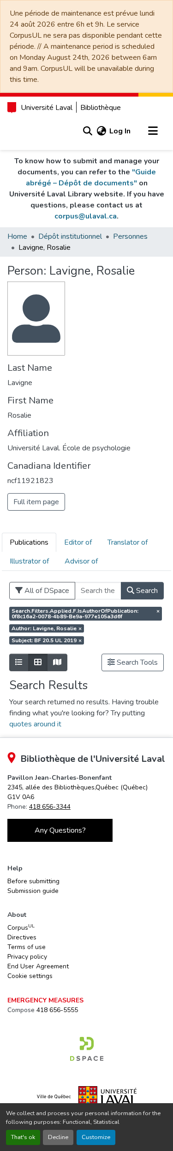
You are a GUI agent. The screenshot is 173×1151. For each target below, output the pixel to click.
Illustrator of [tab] (29, 561)
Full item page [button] (36, 502)
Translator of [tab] (127, 542)
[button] (87, 131)
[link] (86, 1049)
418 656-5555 (57, 1010)
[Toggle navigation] (153, 131)
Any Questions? (60, 830)
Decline (58, 1137)
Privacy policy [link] (27, 956)
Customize (96, 1137)
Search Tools (136, 662)
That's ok (23, 1137)
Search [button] (146, 591)
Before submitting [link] (33, 881)
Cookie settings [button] (30, 976)
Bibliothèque (100, 108)
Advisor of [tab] (81, 561)
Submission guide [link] (33, 890)
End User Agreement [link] (38, 966)
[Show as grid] (38, 662)
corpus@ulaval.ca (85, 216)
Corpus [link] (21, 927)
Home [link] (17, 236)
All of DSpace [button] (46, 591)
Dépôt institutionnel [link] (70, 236)
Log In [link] (120, 131)
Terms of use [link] (26, 947)
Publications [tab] (29, 542)
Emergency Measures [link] (45, 1000)
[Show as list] (19, 662)
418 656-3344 (50, 806)
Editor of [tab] (78, 542)
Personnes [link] (130, 236)
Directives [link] (21, 937)
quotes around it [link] (35, 724)
